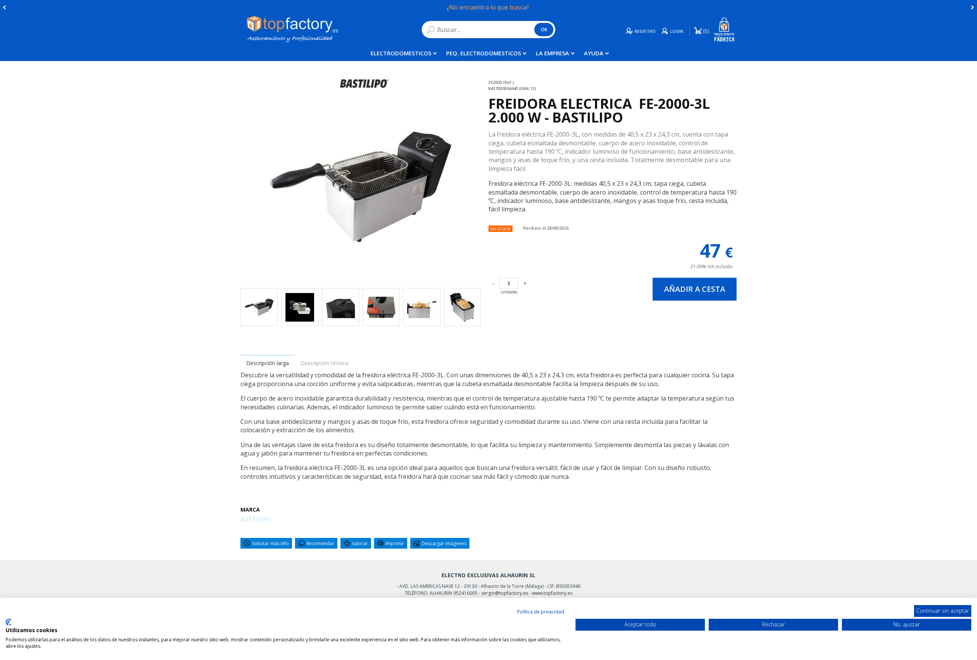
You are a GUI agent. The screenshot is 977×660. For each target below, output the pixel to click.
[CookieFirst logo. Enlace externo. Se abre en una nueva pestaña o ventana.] (8, 622)
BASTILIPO (256, 519)
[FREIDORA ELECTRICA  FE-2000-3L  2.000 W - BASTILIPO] (360, 187)
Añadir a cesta (694, 289)
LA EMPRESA (552, 53)
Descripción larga (267, 363)
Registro (645, 31)
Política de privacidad (540, 611)
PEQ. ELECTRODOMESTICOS (483, 53)
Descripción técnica (324, 363)
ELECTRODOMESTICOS (401, 53)
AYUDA (593, 53)
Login (676, 31)
